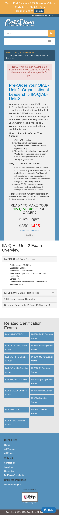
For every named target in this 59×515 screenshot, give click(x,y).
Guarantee (9, 471)
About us (8, 467)
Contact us (9, 463)
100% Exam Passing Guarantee (19, 299)
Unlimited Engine (12, 485)
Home (8, 53)
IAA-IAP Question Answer (16, 380)
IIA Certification (27, 53)
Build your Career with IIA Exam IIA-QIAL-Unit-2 (27, 305)
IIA (16, 53)
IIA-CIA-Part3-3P (12, 410)
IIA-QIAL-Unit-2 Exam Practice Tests (21, 293)
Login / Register (40, 16)
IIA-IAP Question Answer (41, 391)
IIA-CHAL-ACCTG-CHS (14, 334)
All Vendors (9, 449)
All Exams (8, 453)
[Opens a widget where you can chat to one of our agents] (48, 510)
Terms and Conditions (29, 230)
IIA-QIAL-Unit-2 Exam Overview (19, 259)
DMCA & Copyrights (14, 475)
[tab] (29, 259)
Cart (52, 16)
